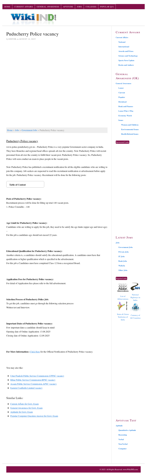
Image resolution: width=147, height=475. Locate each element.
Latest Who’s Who (125, 111)
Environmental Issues (130, 129)
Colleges (91, 6)
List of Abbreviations (122, 297)
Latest (120, 88)
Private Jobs (123, 251)
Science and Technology (128, 55)
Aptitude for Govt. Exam (21, 411)
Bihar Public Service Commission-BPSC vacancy (32, 379)
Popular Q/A (107, 6)
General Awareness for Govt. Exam (26, 407)
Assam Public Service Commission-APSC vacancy (33, 383)
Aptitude (68, 6)
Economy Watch (125, 115)
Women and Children (129, 124)
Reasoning (122, 434)
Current (121, 92)
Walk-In (121, 265)
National (121, 42)
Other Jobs (122, 270)
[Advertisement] (57, 65)
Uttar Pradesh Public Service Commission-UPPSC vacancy (37, 375)
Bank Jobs (122, 261)
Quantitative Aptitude (127, 430)
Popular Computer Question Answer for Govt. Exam (34, 415)
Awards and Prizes (125, 51)
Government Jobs (29, 130)
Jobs (79, 6)
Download (122, 101)
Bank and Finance (125, 106)
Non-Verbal (123, 444)
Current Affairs (23, 6)
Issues (120, 120)
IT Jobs (121, 256)
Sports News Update (126, 60)
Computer (122, 448)
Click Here (35, 351)
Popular (121, 97)
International (123, 46)
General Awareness (48, 6)
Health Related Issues (129, 134)
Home (7, 6)
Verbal (121, 439)
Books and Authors (126, 65)
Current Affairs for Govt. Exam (24, 403)
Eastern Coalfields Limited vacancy (26, 387)
